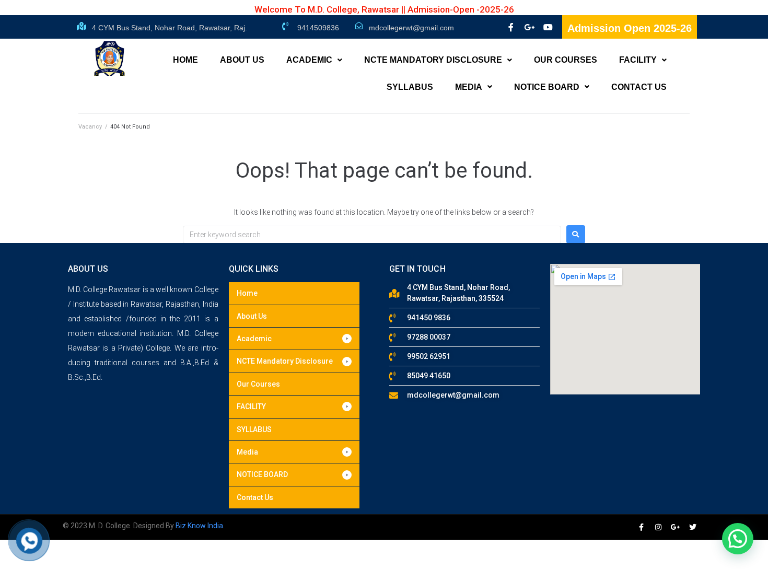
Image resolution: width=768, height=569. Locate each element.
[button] (294, 339)
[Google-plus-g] (529, 27)
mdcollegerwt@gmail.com (411, 28)
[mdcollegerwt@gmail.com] (359, 25)
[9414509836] (285, 26)
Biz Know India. (200, 525)
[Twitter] (692, 527)
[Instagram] (658, 527)
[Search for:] (372, 234)
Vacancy (90, 126)
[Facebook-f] (510, 27)
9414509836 (318, 28)
